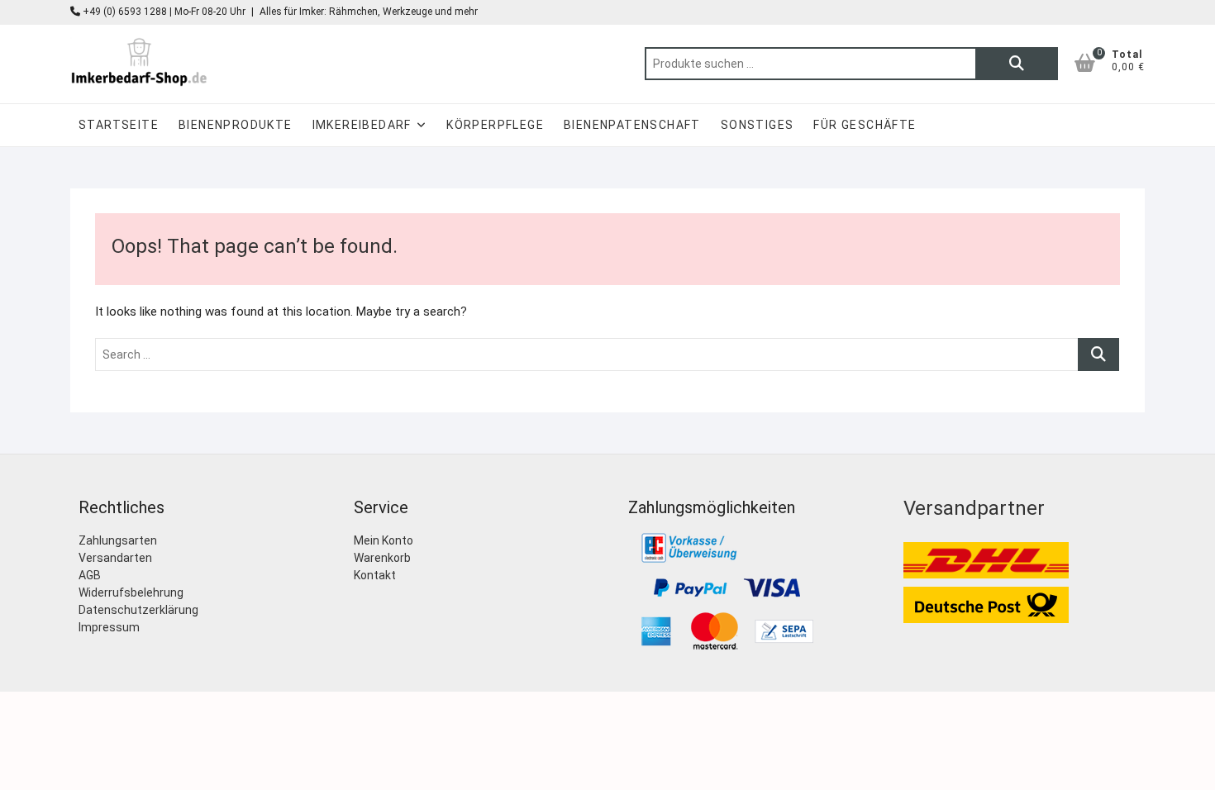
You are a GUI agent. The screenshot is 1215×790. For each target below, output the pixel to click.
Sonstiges (757, 124)
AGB (90, 575)
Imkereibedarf (362, 124)
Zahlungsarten (118, 540)
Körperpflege (495, 124)
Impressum (109, 627)
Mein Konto (383, 540)
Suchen (1016, 63)
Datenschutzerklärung (138, 609)
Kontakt (375, 575)
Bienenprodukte (236, 124)
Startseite (119, 124)
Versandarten (115, 557)
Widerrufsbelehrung (131, 592)
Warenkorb (382, 557)
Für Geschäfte (864, 124)
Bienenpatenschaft (632, 124)
